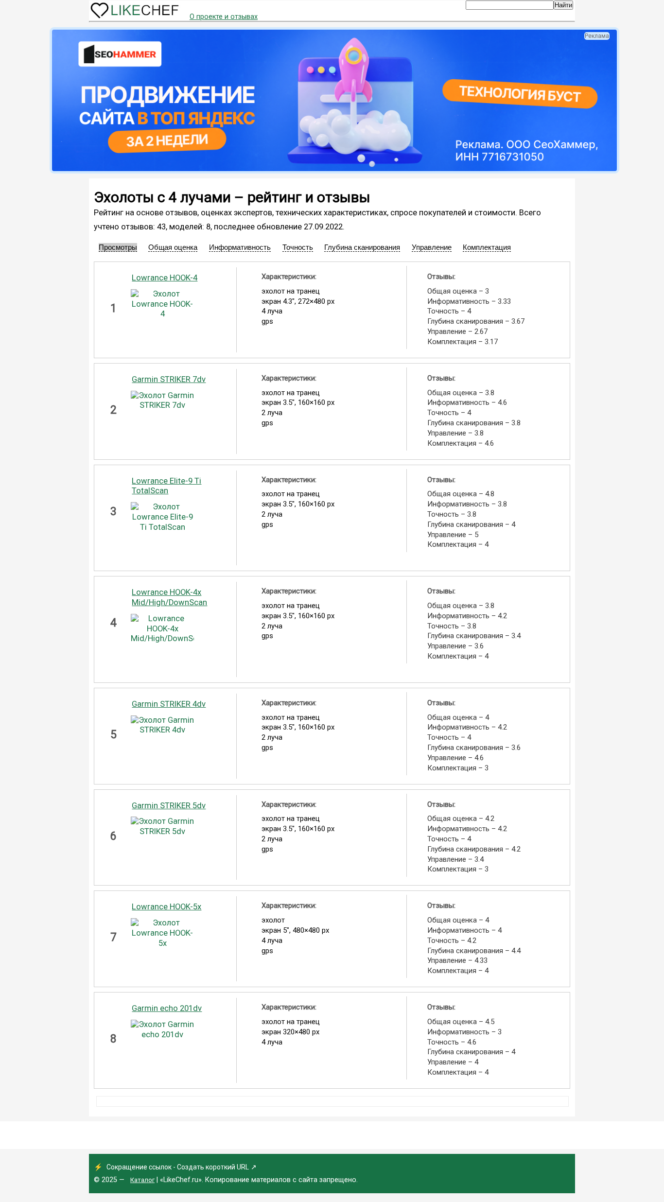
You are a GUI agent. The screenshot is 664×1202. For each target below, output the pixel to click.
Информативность (240, 247)
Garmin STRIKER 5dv (169, 805)
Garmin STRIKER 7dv (169, 379)
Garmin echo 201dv (167, 1008)
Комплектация (487, 247)
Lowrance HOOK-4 (164, 277)
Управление (432, 247)
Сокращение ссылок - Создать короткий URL (177, 1167)
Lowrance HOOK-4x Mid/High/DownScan (169, 597)
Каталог (142, 1180)
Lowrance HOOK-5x (166, 906)
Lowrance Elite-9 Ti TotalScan (166, 486)
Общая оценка (172, 247)
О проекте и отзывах (224, 17)
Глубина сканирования (362, 247)
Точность (297, 247)
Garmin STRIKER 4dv (169, 704)
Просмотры (118, 247)
